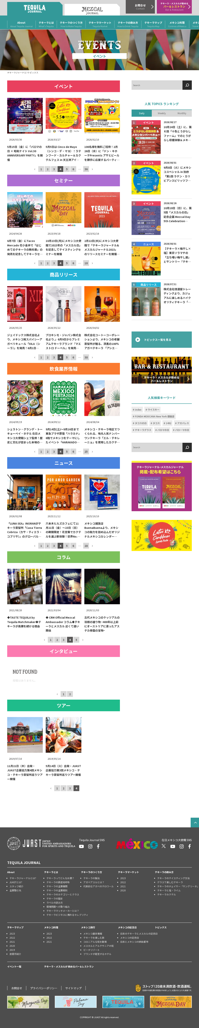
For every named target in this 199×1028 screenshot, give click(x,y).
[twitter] (164, 846)
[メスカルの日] (171, 1002)
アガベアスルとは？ (93, 882)
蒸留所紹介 (15, 953)
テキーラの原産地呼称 (58, 882)
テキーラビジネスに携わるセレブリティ (63, 914)
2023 (123, 878)
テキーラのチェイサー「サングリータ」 (174, 886)
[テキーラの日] (123, 1002)
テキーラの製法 (91, 878)
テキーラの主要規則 (56, 890)
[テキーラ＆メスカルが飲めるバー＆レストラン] (162, 369)
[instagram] (90, 846)
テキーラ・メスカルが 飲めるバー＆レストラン (69, 966)
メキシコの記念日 (127, 927)
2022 (123, 882)
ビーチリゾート (91, 949)
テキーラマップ (153, 24)
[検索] (187, 85)
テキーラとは (46, 24)
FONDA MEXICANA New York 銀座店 (154, 416)
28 (86, 545)
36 (86, 169)
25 (86, 451)
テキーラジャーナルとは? (23, 878)
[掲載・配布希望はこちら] (162, 486)
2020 (123, 890)
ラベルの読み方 (54, 902)
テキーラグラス (143, 430)
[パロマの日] (76, 1002)
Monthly (182, 113)
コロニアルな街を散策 (95, 941)
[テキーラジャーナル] (35, 9)
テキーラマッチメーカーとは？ (62, 910)
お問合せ (16, 988)
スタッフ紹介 (17, 886)
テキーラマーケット (100, 24)
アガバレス (183, 423)
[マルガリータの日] (28, 1002)
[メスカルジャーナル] (92, 10)
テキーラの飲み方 (127, 24)
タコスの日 (141, 423)
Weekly (162, 113)
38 (86, 357)
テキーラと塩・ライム (169, 890)
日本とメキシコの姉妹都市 (134, 941)
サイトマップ (73, 988)
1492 (168, 423)
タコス (156, 423)
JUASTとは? (16, 882)
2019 (12, 949)
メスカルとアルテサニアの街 (98, 945)
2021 (123, 886)
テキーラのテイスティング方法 (173, 878)
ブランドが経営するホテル (97, 953)
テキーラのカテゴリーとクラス (62, 894)
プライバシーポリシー (43, 988)
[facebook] (98, 846)
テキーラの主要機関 (56, 886)
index (138, 409)
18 (86, 263)
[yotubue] (81, 846)
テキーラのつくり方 (71, 24)
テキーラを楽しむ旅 (93, 937)
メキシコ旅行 (88, 927)
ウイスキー (153, 409)
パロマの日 (163, 430)
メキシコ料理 (177, 24)
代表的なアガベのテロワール (98, 886)
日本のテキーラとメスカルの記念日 (137, 933)
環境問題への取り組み (58, 906)
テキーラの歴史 (54, 898)
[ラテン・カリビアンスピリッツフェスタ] (162, 535)
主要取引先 (15, 890)
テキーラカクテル (166, 894)
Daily (141, 113)
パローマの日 (182, 430)
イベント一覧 (14, 966)
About (21, 24)
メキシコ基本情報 (92, 933)
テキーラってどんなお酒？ (60, 878)
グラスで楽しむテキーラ (170, 882)
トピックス (161, 927)
